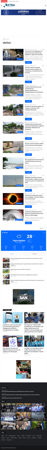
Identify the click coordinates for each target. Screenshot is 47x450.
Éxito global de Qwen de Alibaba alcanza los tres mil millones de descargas (11, 350)
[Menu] (1, 5)
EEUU (34, 435)
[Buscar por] (45, 5)
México (24, 437)
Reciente (35, 253)
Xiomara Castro (9, 439)
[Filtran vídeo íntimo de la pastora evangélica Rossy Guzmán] (6, 276)
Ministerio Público (14, 437)
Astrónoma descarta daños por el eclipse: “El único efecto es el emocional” (34, 197)
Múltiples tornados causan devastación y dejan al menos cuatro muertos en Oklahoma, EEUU (34, 180)
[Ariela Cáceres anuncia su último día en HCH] (6, 271)
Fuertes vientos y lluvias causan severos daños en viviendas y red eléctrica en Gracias (33, 70)
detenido (22, 435)
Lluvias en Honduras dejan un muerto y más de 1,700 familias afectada (34, 108)
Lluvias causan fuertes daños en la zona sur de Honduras (34, 144)
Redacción (28, 49)
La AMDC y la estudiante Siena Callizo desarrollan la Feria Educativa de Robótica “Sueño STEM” (33, 350)
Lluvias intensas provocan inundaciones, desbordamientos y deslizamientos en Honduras (34, 89)
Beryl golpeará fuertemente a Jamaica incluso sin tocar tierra (34, 161)
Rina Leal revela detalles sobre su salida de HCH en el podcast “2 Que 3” (26, 258)
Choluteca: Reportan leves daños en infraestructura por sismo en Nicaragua (34, 213)
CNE (6, 435)
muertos (20, 437)
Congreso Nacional (12, 435)
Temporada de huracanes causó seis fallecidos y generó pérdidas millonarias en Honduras (34, 126)
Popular (12, 253)
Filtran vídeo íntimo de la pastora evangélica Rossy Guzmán (24, 274)
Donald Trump (28, 435)
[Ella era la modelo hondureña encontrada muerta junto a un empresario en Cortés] (6, 282)
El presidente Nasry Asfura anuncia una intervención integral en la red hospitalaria (23, 1)
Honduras (3, 437)
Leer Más (28, 62)
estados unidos (38, 435)
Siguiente (41, 228)
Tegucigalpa (34, 437)
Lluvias (8, 437)
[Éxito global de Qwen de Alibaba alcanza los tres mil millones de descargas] (13, 341)
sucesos (28, 437)
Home (5, 39)
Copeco (18, 435)
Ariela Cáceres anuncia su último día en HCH (20, 269)
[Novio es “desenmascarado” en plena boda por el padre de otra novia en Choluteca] (6, 265)
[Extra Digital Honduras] (9, 5)
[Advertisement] (23, 27)
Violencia (3, 439)
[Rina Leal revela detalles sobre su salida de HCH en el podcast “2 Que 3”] (6, 260)
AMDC (3, 435)
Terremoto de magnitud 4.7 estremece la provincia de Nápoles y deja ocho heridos (34, 52)
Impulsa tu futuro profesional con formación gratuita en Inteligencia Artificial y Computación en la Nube (12, 327)
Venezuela (39, 437)
